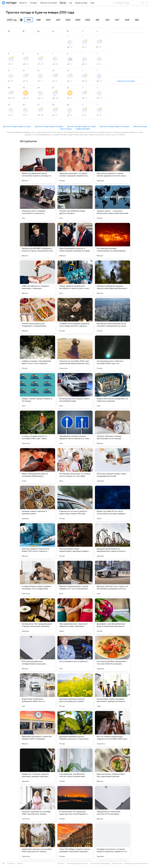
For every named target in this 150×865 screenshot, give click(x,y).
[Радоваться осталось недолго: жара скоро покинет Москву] (75, 503)
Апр (58, 20)
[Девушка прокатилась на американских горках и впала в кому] (112, 540)
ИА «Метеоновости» (141, 863)
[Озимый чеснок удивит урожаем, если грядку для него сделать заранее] (75, 315)
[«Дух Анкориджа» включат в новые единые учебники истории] (75, 240)
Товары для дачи (82, 129)
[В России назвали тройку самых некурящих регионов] (112, 465)
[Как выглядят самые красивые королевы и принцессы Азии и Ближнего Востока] (112, 691)
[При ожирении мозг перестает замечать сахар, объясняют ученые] (75, 616)
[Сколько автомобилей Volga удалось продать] (75, 203)
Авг (97, 20)
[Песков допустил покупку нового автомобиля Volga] (75, 390)
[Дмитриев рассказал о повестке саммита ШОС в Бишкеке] (37, 728)
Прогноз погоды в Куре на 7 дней (81, 126)
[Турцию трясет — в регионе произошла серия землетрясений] (112, 203)
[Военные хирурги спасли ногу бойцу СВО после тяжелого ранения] (37, 540)
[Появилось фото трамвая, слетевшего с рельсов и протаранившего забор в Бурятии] (37, 203)
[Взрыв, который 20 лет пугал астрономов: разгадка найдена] (112, 503)
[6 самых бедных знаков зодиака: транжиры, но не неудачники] (37, 578)
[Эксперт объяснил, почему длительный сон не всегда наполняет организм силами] (112, 428)
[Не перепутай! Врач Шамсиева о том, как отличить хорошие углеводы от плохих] (112, 653)
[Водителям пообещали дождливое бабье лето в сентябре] (37, 691)
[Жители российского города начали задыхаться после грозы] (112, 165)
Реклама (20, 863)
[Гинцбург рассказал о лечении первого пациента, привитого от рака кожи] (112, 841)
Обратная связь (117, 863)
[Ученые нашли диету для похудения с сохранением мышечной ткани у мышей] (37, 315)
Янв (29, 20)
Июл (87, 20)
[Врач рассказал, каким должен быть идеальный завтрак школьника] (112, 766)
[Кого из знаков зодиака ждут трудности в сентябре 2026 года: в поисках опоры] (112, 728)
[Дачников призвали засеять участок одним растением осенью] (75, 691)
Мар (48, 20)
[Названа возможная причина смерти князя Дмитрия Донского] (112, 278)
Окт (117, 20)
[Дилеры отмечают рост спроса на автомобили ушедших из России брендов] (112, 578)
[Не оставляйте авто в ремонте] (75, 653)
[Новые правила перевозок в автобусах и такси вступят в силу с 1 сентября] (75, 278)
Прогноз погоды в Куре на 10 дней (114, 126)
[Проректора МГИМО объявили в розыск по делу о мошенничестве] (37, 240)
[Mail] (3, 3)
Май (68, 20)
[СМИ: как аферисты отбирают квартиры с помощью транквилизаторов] (37, 278)
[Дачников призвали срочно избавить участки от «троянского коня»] (75, 728)
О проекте (61, 863)
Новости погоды (140, 126)
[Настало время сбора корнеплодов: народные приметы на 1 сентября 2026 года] (75, 540)
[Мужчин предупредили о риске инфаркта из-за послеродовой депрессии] (75, 578)
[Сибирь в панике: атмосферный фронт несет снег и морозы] (37, 353)
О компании (11, 863)
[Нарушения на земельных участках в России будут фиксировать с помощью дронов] (112, 803)
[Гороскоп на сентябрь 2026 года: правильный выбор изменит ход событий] (75, 353)
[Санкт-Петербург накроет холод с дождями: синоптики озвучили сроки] (75, 841)
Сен (107, 20)
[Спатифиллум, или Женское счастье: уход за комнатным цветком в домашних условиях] (75, 766)
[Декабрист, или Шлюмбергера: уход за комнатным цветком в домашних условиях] (112, 616)
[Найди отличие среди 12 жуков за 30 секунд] (37, 390)
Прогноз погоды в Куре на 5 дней (48, 126)
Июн (77, 20)
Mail (3, 863)
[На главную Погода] (10, 3)
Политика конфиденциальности (77, 863)
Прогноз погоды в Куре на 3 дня (16, 126)
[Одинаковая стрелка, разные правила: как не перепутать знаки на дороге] (75, 428)
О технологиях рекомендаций (100, 863)
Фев (38, 20)
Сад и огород (65, 129)
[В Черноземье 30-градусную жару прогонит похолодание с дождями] (75, 803)
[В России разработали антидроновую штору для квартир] (37, 653)
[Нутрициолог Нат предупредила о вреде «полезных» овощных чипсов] (37, 616)
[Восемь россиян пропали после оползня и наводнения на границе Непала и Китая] (112, 315)
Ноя (127, 20)
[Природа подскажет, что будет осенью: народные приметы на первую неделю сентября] (75, 165)
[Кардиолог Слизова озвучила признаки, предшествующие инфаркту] (37, 766)
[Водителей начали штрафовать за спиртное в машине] (112, 390)
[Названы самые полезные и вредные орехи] (37, 503)
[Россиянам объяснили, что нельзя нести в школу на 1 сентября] (75, 465)
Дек (137, 20)
